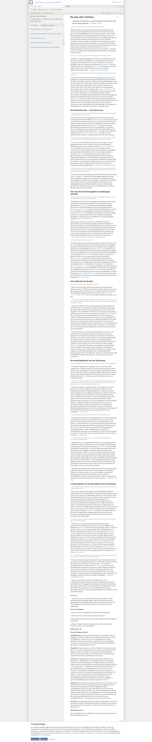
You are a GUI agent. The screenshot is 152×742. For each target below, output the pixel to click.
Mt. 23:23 (104, 680)
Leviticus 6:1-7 (89, 219)
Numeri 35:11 (80, 213)
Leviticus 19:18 (100, 249)
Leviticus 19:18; (81, 273)
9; (80, 552)
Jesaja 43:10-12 (110, 165)
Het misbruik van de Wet (37, 38)
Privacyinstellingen (45, 735)
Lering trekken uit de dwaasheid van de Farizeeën (45, 47)
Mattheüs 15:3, (74, 552)
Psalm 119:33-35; (104, 146)
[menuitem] (121, 6)
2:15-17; (110, 89)
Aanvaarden (35, 739)
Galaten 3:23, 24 (79, 577)
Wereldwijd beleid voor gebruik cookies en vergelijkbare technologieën (81, 733)
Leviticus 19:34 (86, 254)
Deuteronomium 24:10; (78, 209)
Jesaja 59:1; (106, 546)
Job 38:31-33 (104, 47)
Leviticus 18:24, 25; (100, 165)
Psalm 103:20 (97, 66)
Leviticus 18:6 (83, 435)
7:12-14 (86, 266)
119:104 (72, 533)
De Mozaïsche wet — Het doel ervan (41, 29)
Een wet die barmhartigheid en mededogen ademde (45, 34)
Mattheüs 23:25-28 (96, 565)
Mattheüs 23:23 (98, 541)
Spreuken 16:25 (90, 510)
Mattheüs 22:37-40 (92, 273)
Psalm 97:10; (111, 531)
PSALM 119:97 (96, 23)
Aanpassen (52, 739)
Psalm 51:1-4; (93, 237)
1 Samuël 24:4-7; (75, 237)
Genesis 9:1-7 (75, 98)
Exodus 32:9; (84, 133)
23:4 (82, 552)
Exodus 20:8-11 (101, 446)
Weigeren (44, 739)
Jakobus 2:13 (101, 237)
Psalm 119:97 (85, 277)
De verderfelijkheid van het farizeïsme (41, 43)
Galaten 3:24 (80, 154)
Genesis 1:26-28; (103, 89)
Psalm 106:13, (80, 295)
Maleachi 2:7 (74, 345)
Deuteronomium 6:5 (96, 270)
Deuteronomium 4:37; (77, 266)
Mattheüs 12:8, (112, 478)
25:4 (86, 209)
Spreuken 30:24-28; (95, 70)
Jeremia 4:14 (81, 527)
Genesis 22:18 (96, 125)
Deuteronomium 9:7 (94, 133)
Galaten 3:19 (96, 119)
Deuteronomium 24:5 (77, 258)
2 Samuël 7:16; (84, 237)
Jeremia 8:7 (104, 70)
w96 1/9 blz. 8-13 (35, 13)
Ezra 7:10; (108, 313)
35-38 (86, 295)
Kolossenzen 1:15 (105, 64)
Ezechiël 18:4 (84, 412)
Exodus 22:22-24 (84, 205)
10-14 (72, 480)
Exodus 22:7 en (80, 219)
